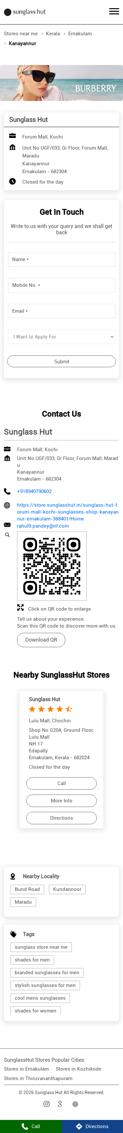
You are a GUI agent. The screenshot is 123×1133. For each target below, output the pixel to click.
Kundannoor (67, 889)
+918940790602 (34, 491)
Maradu (23, 902)
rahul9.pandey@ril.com (43, 526)
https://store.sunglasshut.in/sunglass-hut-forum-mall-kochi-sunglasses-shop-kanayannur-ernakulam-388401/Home (68, 512)
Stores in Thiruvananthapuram (38, 1078)
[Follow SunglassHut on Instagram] (47, 1103)
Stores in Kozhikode (78, 1069)
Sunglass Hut (44, 699)
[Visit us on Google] (61, 1103)
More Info (61, 801)
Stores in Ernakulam (26, 1069)
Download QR (41, 640)
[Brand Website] (76, 1103)
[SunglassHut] (25, 12)
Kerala (53, 34)
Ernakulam (80, 34)
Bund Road (27, 889)
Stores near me (21, 34)
